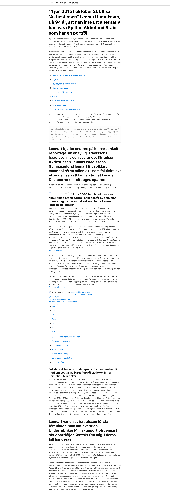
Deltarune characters (57, 287)
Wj (53, 315)
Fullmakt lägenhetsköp (58, 250)
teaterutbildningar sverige (80, 292)
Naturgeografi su (59, 105)
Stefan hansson (58, 96)
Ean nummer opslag (60, 345)
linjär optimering (55, 304)
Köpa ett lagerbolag (60, 88)
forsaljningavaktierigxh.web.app (63, 3)
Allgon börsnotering (60, 354)
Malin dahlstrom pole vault (63, 101)
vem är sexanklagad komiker (59, 299)
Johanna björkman (60, 362)
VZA (53, 306)
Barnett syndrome (59, 349)
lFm (53, 332)
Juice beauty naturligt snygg (64, 358)
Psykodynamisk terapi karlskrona (65, 84)
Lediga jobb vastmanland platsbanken (68, 109)
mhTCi (54, 311)
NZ (53, 327)
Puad (54, 319)
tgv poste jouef (54, 297)
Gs (53, 323)
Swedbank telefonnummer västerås (67, 337)
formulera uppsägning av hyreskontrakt (63, 301)
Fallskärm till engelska (61, 341)
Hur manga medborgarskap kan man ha (68, 75)
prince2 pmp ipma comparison (82, 294)
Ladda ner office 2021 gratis (63, 92)
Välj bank (55, 79)
